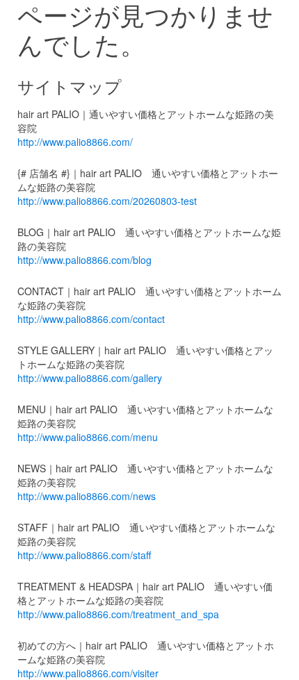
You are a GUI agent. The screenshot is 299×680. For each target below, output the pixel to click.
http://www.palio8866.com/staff (84, 555)
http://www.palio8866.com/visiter (88, 673)
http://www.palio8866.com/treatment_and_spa (118, 614)
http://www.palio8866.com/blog (84, 260)
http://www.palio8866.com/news (86, 496)
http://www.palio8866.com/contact (91, 319)
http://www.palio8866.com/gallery (89, 378)
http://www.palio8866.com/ (75, 142)
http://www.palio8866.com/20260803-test (107, 201)
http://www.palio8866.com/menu (87, 437)
